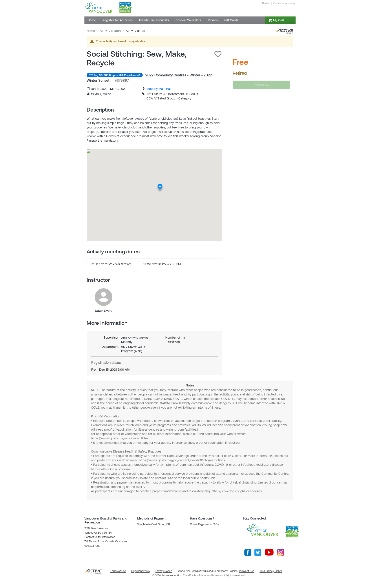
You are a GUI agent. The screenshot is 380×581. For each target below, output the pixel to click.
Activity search (110, 30)
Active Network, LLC (173, 575)
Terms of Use (246, 571)
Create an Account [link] (284, 3)
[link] (158, 88)
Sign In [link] (266, 3)
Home (91, 30)
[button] (217, 54)
